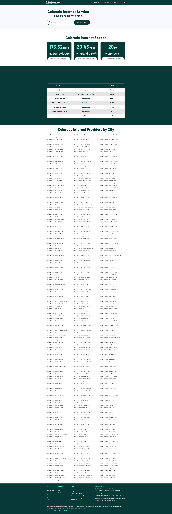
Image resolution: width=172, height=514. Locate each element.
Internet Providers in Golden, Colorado (81, 185)
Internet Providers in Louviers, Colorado (82, 393)
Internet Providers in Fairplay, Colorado (55, 453)
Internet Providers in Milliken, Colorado (81, 441)
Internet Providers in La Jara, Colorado (82, 332)
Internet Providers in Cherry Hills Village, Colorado (57, 301)
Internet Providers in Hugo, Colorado (81, 274)
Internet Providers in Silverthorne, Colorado (109, 325)
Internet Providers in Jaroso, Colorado (81, 296)
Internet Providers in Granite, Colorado (81, 197)
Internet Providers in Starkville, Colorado (108, 349)
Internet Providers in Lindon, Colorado (81, 371)
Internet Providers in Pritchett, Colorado (108, 238)
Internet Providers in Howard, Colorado (82, 269)
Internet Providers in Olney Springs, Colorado (109, 161)
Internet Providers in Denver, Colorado (54, 385)
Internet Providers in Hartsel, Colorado (81, 226)
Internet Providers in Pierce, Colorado (108, 216)
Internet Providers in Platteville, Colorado (108, 228)
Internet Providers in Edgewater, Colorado (55, 422)
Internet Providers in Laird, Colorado (81, 344)
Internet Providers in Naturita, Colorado (82, 480)
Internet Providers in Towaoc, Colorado (108, 383)
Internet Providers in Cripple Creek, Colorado (56, 366)
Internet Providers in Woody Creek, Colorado (109, 465)
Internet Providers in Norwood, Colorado (108, 146)
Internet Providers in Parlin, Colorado (107, 202)
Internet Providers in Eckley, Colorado (54, 419)
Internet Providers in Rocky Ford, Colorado (109, 272)
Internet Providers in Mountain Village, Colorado (83, 475)
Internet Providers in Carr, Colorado (54, 277)
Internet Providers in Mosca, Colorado (81, 472)
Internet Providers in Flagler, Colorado (55, 463)
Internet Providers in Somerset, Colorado (108, 342)
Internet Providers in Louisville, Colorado (82, 390)
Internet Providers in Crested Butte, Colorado (56, 361)
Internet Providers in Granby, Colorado (81, 190)
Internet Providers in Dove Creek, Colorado (55, 397)
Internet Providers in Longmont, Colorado (82, 388)
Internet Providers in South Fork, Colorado (109, 344)
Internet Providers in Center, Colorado (54, 291)
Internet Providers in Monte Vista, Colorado (82, 460)
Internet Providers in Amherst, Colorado (55, 151)
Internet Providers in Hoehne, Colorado (81, 255)
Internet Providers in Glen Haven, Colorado (82, 180)
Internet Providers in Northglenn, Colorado (109, 144)
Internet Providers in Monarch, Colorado (82, 453)
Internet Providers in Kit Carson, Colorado (82, 325)
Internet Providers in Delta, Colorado (54, 383)
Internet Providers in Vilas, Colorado (107, 407)
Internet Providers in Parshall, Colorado (108, 204)
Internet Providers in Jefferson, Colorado (82, 298)
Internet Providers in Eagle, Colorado (54, 412)
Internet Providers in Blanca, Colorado (54, 214)
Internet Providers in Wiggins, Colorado (108, 446)
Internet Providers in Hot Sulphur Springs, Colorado (84, 265)
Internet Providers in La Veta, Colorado (82, 340)
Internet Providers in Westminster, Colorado (109, 434)
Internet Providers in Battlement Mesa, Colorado (57, 192)
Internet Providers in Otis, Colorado (107, 173)
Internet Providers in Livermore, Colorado (82, 376)
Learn (123, 2)
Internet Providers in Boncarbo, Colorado (55, 219)
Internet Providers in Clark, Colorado (54, 311)
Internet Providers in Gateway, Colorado (82, 166)
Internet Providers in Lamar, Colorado (81, 354)
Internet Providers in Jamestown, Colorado (82, 291)
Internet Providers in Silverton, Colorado (108, 327)
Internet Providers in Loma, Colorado (81, 383)
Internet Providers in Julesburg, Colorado (82, 306)
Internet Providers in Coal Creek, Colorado (55, 315)
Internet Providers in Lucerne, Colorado (82, 397)
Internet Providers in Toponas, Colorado (108, 381)
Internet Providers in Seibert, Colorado (108, 306)
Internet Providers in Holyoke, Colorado (82, 260)
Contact (73, 491)
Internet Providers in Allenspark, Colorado (55, 144)
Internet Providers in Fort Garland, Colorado (56, 477)
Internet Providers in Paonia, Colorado (108, 192)
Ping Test (60, 492)
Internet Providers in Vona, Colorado (107, 412)
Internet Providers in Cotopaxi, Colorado (55, 349)
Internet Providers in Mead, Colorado (81, 426)
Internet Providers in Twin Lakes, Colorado (109, 393)
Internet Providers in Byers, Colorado (54, 260)
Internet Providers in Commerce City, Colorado (56, 335)
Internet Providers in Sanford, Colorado (108, 296)
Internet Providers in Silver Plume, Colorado (109, 323)
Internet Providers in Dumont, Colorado (55, 402)
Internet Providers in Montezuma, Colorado (82, 463)
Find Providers (50, 490)
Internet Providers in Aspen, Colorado (54, 170)
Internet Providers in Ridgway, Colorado (108, 265)
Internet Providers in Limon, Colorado (81, 369)
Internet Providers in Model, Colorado (81, 446)
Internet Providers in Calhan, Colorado (55, 265)
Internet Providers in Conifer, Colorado (55, 342)
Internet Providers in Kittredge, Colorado (82, 327)
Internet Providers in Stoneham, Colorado (108, 356)
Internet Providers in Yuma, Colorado (107, 477)
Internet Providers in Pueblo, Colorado (108, 241)
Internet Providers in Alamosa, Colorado (55, 141)
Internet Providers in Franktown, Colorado (82, 144)
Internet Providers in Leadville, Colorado (82, 364)
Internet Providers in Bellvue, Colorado (55, 199)
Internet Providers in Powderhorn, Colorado (109, 236)
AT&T (48, 492)
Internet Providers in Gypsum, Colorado (82, 216)
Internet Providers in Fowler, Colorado (81, 139)
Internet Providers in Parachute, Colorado (108, 195)
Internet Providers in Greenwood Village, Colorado (84, 207)
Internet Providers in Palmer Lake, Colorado (109, 187)
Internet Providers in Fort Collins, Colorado (55, 475)
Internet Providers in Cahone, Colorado (55, 262)
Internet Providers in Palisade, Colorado (108, 185)
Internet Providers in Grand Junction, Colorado (83, 192)
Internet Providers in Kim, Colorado (81, 318)
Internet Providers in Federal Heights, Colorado (56, 458)
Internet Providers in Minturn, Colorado (81, 443)
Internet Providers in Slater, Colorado (108, 332)
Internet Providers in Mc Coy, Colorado (81, 424)
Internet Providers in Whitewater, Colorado (109, 443)
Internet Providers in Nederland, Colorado (108, 134)
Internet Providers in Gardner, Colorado (82, 163)
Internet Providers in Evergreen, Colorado (55, 451)
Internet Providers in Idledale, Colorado (82, 282)
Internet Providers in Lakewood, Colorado (82, 352)
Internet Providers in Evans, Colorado (54, 448)
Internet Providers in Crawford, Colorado (55, 356)
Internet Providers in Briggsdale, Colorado (55, 238)
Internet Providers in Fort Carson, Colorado (56, 472)
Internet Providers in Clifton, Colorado (54, 313)
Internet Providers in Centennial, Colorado (55, 289)
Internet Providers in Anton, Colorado (54, 154)
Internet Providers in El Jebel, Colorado (55, 429)
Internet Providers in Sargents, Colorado (108, 298)
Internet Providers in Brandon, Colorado (55, 231)
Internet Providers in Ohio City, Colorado (108, 156)
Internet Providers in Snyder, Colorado (108, 340)
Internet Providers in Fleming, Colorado (55, 465)
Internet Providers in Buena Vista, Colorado (56, 250)
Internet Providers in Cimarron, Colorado (55, 308)
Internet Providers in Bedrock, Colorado (55, 197)
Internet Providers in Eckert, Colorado (54, 417)
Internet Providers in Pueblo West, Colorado (109, 243)
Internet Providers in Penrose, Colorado (108, 209)
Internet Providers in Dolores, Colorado (55, 395)
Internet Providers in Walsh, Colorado (107, 419)
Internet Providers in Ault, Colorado (54, 175)
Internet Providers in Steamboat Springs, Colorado (110, 352)
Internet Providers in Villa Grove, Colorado (108, 410)
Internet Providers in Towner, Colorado (108, 385)
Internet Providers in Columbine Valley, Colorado (56, 332)
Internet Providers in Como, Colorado (54, 337)
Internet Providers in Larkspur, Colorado (82, 359)
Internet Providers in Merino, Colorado (81, 434)
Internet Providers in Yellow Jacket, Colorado (109, 472)
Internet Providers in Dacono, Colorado (55, 373)
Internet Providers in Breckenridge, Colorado (56, 236)
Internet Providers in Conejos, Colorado (55, 340)
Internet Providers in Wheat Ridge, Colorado (109, 441)
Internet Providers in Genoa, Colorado (81, 168)
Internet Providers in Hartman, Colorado (82, 224)
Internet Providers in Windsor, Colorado (108, 453)
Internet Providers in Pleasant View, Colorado (109, 231)
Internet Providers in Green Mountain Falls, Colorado (84, 204)
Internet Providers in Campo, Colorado (55, 267)
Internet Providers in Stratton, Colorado (108, 361)
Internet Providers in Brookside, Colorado (55, 243)
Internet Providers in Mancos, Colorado (81, 407)
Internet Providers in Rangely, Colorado (108, 250)
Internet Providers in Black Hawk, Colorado (55, 212)
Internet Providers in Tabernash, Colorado (108, 371)
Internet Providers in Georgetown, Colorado (82, 170)
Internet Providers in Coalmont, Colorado (55, 320)
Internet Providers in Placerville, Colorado (108, 226)
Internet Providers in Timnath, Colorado (108, 378)
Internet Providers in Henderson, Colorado (82, 241)
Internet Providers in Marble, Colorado (81, 414)
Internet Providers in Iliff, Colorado (81, 286)
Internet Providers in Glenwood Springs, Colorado (84, 183)
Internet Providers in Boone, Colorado (54, 224)
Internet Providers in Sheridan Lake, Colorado (109, 315)
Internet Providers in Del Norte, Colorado (55, 381)
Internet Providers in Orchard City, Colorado (109, 168)
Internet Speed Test (95, 2)
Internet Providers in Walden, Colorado (108, 414)
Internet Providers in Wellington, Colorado (108, 429)
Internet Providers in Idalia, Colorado (81, 279)
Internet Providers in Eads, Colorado (54, 410)
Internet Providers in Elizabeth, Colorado (55, 436)
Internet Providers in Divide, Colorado (54, 393)
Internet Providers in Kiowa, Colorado (81, 320)
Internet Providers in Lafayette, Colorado (82, 342)
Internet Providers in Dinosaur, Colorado (55, 390)
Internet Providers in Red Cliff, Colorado (108, 253)
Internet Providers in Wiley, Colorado (107, 451)
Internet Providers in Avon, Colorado (54, 183)
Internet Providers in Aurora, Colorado (55, 178)
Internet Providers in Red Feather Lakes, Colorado (110, 255)
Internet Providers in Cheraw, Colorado (55, 298)
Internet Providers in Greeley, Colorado (81, 202)
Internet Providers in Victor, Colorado (107, 405)
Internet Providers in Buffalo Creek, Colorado (56, 253)
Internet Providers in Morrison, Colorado (82, 470)
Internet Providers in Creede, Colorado (55, 359)
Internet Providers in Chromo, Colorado (55, 306)
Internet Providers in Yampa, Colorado (108, 470)
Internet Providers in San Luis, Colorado (108, 294)
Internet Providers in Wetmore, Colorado (108, 439)
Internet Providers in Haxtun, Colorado (81, 233)
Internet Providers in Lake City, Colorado (82, 347)
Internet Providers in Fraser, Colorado (81, 146)
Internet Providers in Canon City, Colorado (55, 269)
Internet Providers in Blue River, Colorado (55, 216)
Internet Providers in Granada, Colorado (82, 187)
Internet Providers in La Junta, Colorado (82, 335)
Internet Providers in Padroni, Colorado (108, 180)
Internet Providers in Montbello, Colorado (82, 455)
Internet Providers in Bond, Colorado (54, 221)
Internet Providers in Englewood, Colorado (55, 441)
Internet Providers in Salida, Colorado (108, 289)
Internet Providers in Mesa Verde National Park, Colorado (85, 439)
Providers (116, 2)
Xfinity (48, 499)
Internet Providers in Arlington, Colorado (55, 163)
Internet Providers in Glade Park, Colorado (82, 178)
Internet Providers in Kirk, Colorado (81, 323)
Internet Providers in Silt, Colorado (107, 318)
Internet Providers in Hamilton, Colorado (82, 221)
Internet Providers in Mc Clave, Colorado (82, 422)
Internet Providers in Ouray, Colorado (107, 175)
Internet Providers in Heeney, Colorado (81, 238)
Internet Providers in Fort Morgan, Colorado (82, 134)
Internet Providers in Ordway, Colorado (108, 170)
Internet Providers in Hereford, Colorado (82, 243)
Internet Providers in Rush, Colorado (107, 282)
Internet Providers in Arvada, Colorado (55, 168)
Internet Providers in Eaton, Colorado (54, 414)
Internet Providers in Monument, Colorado (82, 468)
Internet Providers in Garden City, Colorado (82, 161)
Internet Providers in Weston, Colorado (108, 436)
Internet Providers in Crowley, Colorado (55, 371)
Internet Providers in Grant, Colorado (81, 199)
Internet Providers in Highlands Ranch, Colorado (83, 248)
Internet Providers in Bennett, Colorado (55, 202)
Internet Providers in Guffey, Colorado (81, 212)
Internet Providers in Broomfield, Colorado (55, 245)
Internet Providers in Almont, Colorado (55, 149)
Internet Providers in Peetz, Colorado (107, 207)
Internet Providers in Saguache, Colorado (108, 286)
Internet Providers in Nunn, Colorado (107, 151)
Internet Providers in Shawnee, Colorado (108, 311)
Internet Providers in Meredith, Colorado (82, 431)
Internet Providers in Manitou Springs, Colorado (83, 410)
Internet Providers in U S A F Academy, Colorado (110, 397)
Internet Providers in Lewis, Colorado (81, 366)
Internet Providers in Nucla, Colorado (107, 149)
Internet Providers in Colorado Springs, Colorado (57, 330)
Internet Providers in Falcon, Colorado (54, 455)
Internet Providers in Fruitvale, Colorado (82, 156)
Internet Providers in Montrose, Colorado (82, 465)
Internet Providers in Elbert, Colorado (54, 431)
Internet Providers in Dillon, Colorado (54, 388)
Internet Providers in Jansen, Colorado (81, 294)
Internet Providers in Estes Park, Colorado (55, 446)
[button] (82, 22)
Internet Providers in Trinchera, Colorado (108, 388)
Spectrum (49, 497)
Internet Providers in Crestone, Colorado (55, 364)
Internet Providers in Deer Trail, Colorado (55, 378)
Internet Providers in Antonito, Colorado (55, 156)
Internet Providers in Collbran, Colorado (55, 325)
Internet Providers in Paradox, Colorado (108, 197)
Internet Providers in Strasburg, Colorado (108, 359)
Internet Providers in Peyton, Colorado (108, 212)
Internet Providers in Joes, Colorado (81, 301)
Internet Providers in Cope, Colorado (54, 344)
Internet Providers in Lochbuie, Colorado (82, 378)
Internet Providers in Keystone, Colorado (82, 315)
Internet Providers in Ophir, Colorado (107, 163)
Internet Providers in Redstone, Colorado (108, 257)
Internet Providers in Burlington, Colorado (55, 255)
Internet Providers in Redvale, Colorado (108, 260)
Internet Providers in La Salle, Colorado (82, 337)
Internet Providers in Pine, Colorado (107, 219)
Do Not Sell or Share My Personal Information (78, 498)
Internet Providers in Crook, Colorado (54, 369)
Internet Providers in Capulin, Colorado (55, 272)
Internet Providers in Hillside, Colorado (81, 253)
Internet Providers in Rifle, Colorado (107, 267)
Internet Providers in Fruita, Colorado (81, 154)
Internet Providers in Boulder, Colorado (55, 226)
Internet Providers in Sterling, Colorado (108, 354)
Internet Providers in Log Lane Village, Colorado (83, 381)
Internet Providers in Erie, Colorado (54, 443)
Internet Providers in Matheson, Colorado (82, 417)
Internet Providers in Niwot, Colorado (107, 141)
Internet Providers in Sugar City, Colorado (108, 364)
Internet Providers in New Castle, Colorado (109, 137)
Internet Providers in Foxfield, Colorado (82, 141)
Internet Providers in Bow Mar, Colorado (55, 228)
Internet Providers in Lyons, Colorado (81, 400)
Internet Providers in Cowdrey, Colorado (55, 352)
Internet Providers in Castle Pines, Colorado (56, 282)
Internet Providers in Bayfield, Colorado (55, 195)
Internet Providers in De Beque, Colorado (55, 376)
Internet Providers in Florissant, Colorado (55, 470)
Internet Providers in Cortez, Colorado (54, 347)
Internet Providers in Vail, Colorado (107, 400)
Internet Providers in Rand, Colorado (107, 248)
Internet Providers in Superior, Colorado (108, 366)
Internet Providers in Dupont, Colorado (55, 405)
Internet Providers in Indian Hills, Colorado (82, 289)
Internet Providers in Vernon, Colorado (108, 402)
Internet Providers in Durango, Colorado (55, 407)
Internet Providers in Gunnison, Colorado (82, 214)
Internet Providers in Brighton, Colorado (55, 241)
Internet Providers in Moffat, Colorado (81, 448)
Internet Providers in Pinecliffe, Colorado (108, 221)
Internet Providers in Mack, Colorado (81, 402)
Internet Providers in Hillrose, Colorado (81, 250)
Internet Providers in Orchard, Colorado (108, 166)
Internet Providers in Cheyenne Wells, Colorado (56, 303)
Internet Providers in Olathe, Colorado (108, 158)
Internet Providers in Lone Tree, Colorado (82, 385)
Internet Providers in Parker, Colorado (108, 199)
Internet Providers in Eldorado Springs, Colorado (57, 434)
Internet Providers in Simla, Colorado (107, 330)
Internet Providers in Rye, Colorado (107, 284)
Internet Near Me (107, 2)
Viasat (48, 494)
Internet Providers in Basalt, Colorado (54, 190)
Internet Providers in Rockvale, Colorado (108, 269)
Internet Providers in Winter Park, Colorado (109, 455)
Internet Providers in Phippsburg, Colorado (109, 214)
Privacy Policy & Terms (76, 493)
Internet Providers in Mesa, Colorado (81, 436)
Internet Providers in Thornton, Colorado (108, 376)
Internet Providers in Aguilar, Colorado (55, 137)
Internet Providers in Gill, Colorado (81, 175)
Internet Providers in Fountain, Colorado (82, 137)
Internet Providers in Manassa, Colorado (82, 405)
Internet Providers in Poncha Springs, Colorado (109, 233)
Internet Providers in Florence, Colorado (55, 468)
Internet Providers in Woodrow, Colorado (108, 463)
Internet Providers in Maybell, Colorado (81, 419)
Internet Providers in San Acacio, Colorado (109, 291)
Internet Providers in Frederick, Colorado (82, 149)
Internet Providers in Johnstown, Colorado (82, 303)
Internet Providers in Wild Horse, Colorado (108, 448)
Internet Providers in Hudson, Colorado (81, 272)
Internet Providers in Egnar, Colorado (54, 426)
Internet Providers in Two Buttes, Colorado (109, 395)
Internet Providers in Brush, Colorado (54, 248)
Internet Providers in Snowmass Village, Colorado (110, 337)
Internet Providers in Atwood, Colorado (55, 173)
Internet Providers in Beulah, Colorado (54, 209)
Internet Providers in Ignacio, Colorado (81, 284)
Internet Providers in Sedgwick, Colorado (108, 303)
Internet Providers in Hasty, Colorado (81, 228)
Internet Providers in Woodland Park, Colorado (109, 460)
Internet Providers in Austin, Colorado (54, 180)
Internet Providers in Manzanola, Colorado (82, 412)
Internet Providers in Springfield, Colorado (109, 347)
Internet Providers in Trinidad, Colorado (108, 390)
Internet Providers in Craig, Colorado (54, 354)
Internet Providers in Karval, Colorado (81, 308)
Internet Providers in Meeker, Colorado (81, 429)
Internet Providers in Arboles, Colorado (55, 161)
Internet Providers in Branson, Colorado (55, 233)
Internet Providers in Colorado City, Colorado (56, 327)
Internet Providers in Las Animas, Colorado (82, 361)
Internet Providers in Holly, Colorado (81, 257)
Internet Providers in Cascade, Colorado (55, 279)
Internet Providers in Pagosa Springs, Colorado (110, 183)
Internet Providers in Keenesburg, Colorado (82, 311)
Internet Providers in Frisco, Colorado (81, 151)
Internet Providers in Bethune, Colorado (55, 207)
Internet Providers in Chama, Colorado (55, 296)
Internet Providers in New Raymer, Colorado (109, 139)
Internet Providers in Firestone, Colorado (55, 460)
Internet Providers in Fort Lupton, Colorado (56, 480)
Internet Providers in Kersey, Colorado (81, 313)
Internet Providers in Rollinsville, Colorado (108, 277)
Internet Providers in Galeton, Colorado (82, 158)
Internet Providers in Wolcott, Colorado (108, 458)
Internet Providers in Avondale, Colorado (55, 185)
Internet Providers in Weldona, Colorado (108, 426)
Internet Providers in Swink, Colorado (107, 369)
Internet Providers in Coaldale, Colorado (55, 318)
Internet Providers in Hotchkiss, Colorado (82, 267)
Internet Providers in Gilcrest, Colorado (82, 173)
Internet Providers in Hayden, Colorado (81, 236)
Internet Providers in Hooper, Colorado (81, 262)
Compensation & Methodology (78, 495)
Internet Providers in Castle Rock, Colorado (56, 284)
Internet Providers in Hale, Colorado (81, 219)
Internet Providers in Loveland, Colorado (82, 395)
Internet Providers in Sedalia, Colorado (108, 301)
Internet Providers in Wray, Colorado (107, 468)
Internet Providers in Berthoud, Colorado (55, 204)
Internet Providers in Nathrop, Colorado (82, 477)
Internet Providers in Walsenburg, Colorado (109, 417)
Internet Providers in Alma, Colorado (54, 146)
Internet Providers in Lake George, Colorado (83, 349)
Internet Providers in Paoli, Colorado (107, 190)
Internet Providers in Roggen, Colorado (108, 274)
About (72, 488)
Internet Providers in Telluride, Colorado (108, 373)
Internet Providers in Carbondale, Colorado (55, 274)
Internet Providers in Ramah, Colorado (108, 245)
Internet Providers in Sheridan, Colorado (108, 313)
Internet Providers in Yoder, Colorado (107, 475)
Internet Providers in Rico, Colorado (107, 262)
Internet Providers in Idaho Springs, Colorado (83, 277)
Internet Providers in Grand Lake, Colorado (82, 195)
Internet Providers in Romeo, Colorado (108, 279)
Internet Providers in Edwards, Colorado (55, 424)
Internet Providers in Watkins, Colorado (108, 424)
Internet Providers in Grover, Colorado (81, 209)
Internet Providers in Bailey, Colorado (54, 187)
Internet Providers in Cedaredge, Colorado (55, 286)
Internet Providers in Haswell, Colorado (82, 231)
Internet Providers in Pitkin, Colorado (107, 224)
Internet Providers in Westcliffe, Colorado (108, 431)
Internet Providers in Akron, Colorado (54, 139)
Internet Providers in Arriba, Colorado (54, 166)
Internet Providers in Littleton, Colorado (82, 373)
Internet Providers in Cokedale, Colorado (55, 323)
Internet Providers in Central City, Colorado (55, 294)
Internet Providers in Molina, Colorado (81, 451)
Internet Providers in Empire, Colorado (55, 439)
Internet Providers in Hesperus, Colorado (82, 245)
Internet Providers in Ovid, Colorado (107, 178)
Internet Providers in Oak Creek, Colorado (108, 154)
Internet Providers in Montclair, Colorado (82, 458)
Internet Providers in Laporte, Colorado (82, 356)
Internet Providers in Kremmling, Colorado (82, 330)
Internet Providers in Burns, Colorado (54, 257)
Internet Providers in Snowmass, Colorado (109, 335)
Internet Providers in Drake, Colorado (54, 400)
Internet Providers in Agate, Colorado (54, 134)
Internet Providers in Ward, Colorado (107, 422)
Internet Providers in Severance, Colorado (108, 308)
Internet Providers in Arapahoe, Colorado (55, 158)
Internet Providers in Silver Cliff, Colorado (108, 320)
